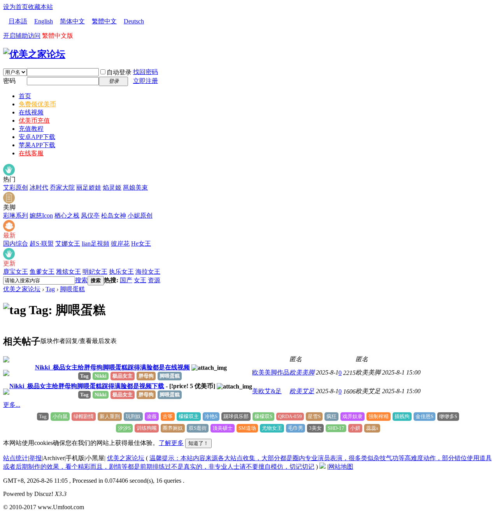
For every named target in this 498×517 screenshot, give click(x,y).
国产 (126, 280)
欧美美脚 (301, 372)
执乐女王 (121, 271)
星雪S (314, 416)
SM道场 (247, 428)
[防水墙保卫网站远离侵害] (322, 466)
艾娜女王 (67, 243)
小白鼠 (60, 416)
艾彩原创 (15, 187)
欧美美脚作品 (270, 372)
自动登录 (119, 72)
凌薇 (152, 416)
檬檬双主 (189, 416)
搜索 (81, 280)
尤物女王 (272, 428)
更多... (11, 404)
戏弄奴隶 (352, 416)
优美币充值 (34, 120)
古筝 (168, 416)
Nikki (101, 376)
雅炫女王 (68, 271)
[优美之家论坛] (34, 54)
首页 (25, 96)
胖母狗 (146, 376)
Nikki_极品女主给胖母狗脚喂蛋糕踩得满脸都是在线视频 (112, 367)
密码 (9, 80)
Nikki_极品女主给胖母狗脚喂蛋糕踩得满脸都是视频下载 (86, 386)
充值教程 (31, 128)
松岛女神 (113, 215)
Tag (50, 289)
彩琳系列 (15, 215)
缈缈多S (448, 416)
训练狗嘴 (147, 428)
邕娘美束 (135, 187)
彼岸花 (120, 243)
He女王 (141, 243)
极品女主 (122, 376)
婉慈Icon (41, 215)
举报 (35, 458)
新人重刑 (110, 416)
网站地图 (340, 466)
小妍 (355, 428)
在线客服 (31, 153)
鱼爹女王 (42, 271)
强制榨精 (378, 416)
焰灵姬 (112, 187)
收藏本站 (40, 7)
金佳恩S (424, 416)
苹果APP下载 (37, 145)
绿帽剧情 (84, 416)
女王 (140, 280)
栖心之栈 (66, 215)
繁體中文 (104, 21)
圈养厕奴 (173, 428)
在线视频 (31, 112)
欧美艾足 (301, 391)
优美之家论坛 (21, 289)
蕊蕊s (372, 428)
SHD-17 (336, 428)
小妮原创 (140, 215)
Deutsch (134, 21)
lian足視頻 (95, 243)
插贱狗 (402, 416)
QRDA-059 (290, 416)
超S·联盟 (42, 243)
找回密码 (145, 72)
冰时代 (39, 187)
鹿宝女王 (15, 271)
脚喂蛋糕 (72, 289)
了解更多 (171, 443)
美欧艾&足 (267, 391)
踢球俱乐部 (236, 416)
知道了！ (198, 443)
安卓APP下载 (37, 137)
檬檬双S (263, 416)
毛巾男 (295, 428)
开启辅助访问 (21, 35)
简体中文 (72, 21)
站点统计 (15, 458)
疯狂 (331, 416)
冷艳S (211, 416)
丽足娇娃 (88, 187)
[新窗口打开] (6, 360)
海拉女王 (147, 271)
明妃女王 (94, 271)
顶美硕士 (222, 428)
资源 (154, 280)
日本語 (18, 21)
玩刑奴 (133, 416)
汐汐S (124, 428)
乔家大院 (62, 187)
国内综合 (15, 243)
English (43, 21)
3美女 (315, 428)
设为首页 (15, 7)
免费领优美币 (37, 104)
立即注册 (145, 80)
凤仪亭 (90, 215)
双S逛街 (198, 428)
